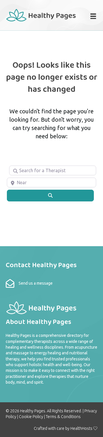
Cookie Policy (31, 416)
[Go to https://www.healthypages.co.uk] (41, 14)
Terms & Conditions (63, 416)
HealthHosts (81, 428)
